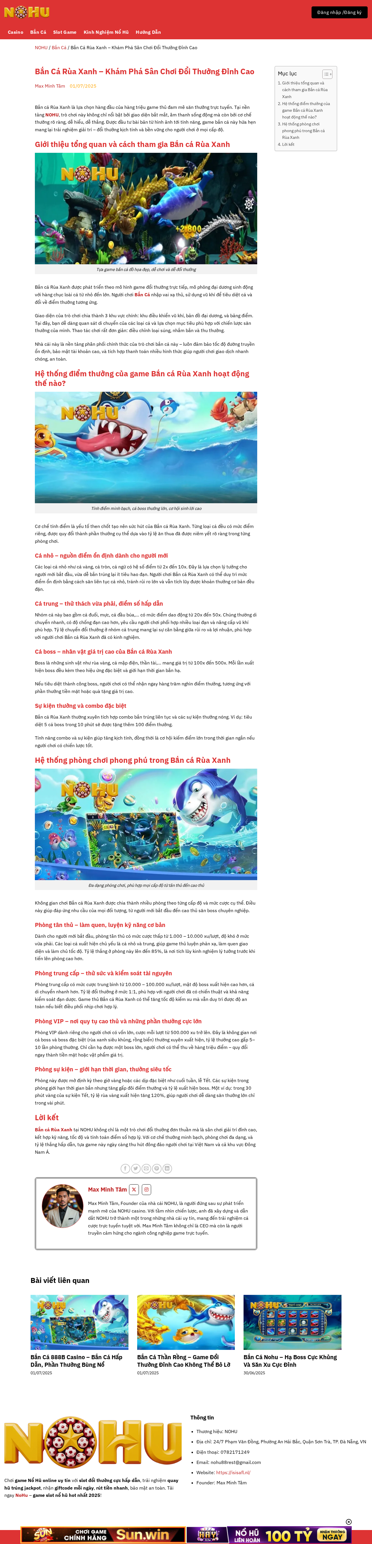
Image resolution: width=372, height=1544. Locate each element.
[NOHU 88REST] (26, 12)
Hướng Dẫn (148, 32)
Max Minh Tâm (50, 86)
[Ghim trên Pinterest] (157, 1168)
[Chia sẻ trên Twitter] (136, 1168)
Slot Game (65, 32)
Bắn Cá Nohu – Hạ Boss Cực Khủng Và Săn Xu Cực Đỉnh (290, 1360)
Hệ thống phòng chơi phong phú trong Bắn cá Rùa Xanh (303, 130)
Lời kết (288, 144)
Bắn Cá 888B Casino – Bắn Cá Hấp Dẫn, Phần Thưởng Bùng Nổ (76, 1360)
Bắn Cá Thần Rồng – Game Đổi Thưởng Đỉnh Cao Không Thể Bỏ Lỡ (183, 1360)
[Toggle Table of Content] (324, 74)
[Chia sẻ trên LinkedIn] (167, 1168)
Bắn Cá (38, 32)
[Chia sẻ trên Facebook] (125, 1168)
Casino (15, 32)
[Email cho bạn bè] (146, 1168)
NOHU (41, 47)
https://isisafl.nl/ (233, 1472)
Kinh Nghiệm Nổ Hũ (106, 32)
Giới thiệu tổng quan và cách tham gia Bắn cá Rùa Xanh (305, 89)
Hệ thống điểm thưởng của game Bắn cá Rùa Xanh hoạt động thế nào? (306, 110)
